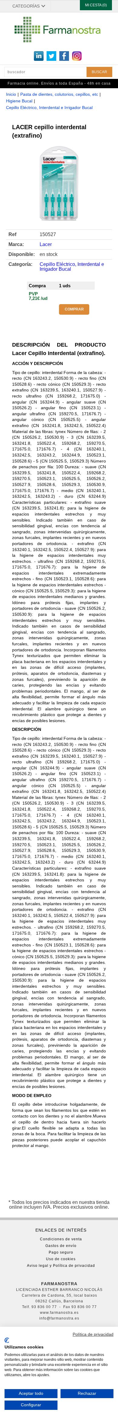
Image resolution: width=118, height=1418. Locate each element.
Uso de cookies (61, 1259)
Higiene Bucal (19, 100)
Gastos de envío (61, 1246)
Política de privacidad (93, 1334)
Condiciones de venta (61, 1239)
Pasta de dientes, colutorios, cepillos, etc (59, 94)
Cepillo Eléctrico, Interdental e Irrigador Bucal (49, 107)
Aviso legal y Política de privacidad (61, 1266)
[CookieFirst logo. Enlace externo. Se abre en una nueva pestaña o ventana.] (7, 1340)
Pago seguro (61, 1252)
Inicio (11, 94)
